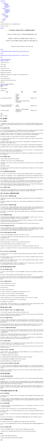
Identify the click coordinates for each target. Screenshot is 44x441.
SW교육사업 (7, 9)
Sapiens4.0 (4, 2)
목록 (1, 57)
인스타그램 (6, 60)
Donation (4, 14)
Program (4, 8)
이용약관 (2, 59)
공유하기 (2, 28)
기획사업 (6, 12)
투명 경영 (6, 7)
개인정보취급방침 (7, 59)
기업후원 (6, 16)
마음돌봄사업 (7, 11)
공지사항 (6, 4)
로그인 (4, 20)
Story (3, 13)
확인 (1, 86)
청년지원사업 (7, 10)
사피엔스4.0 (2, 0)
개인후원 (6, 15)
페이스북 (2, 60)
